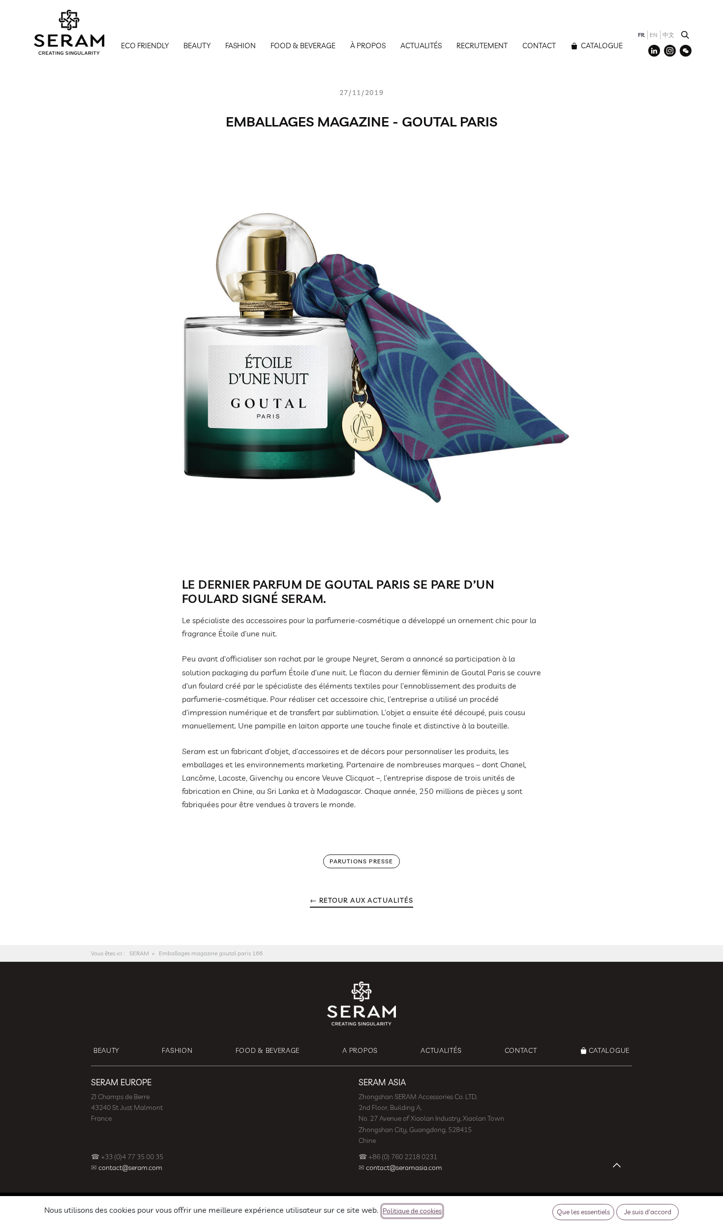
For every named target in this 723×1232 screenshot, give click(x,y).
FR (641, 34)
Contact (539, 45)
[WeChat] (686, 51)
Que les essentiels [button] (583, 1211)
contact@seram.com (130, 1167)
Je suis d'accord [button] (647, 1211)
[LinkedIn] (654, 51)
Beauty (197, 45)
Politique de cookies (412, 1210)
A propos (360, 1050)
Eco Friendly (145, 45)
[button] (685, 35)
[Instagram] (670, 51)
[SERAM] (69, 32)
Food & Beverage (303, 45)
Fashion (240, 45)
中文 (668, 34)
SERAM (139, 953)
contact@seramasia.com (404, 1167)
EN (654, 34)
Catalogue (601, 45)
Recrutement (482, 45)
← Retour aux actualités (362, 900)
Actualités (421, 45)
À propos (368, 45)
